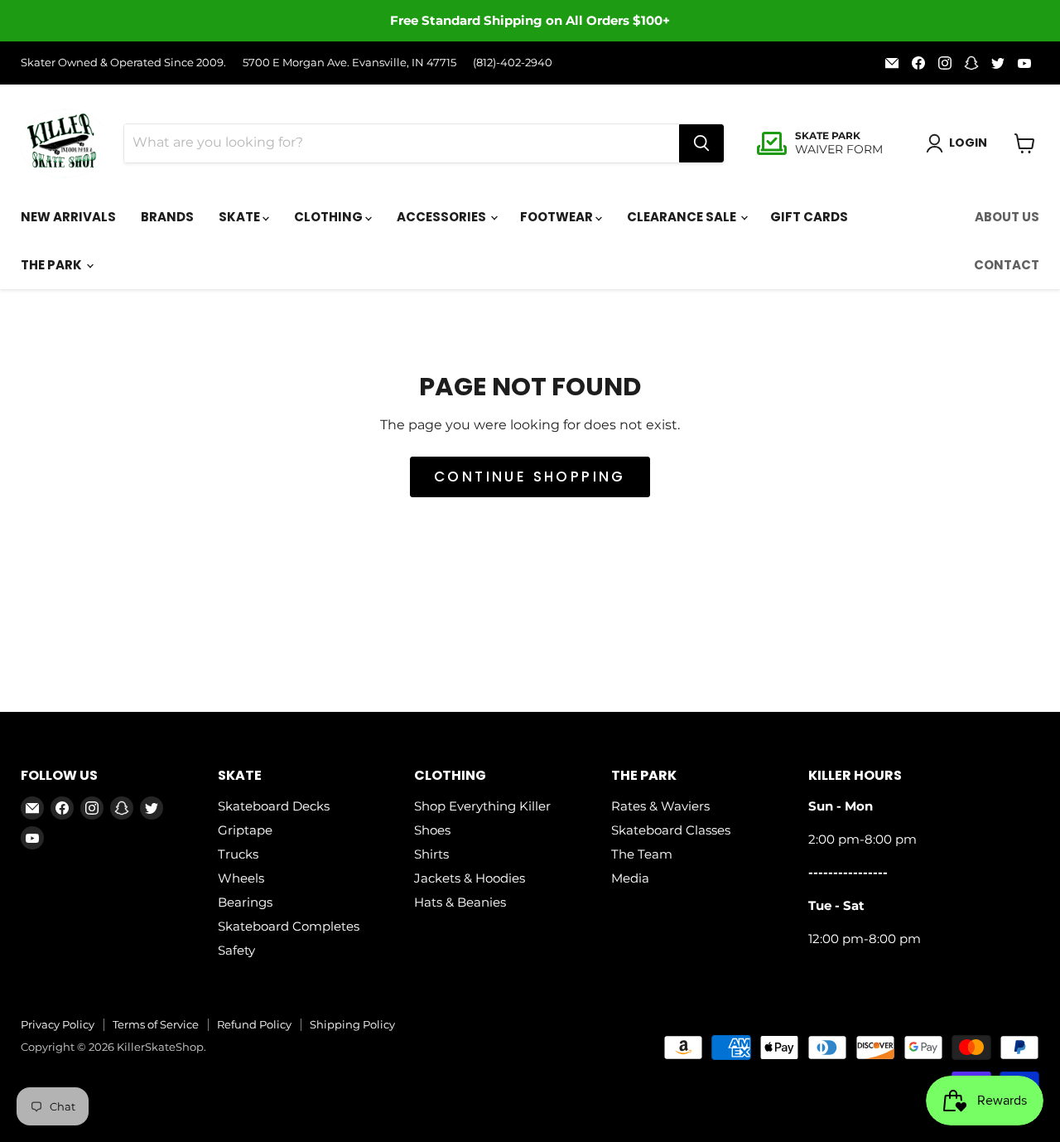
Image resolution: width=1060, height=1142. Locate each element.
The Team (641, 854)
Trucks (238, 854)
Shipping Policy (352, 1024)
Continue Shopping (530, 476)
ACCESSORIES (443, 216)
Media (630, 878)
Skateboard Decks (274, 806)
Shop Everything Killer (482, 806)
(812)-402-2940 (512, 62)
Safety (236, 950)
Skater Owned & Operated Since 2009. (123, 62)
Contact (1006, 264)
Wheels (241, 878)
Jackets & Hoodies (469, 878)
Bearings (245, 902)
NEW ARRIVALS (68, 216)
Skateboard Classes (670, 830)
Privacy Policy (57, 1024)
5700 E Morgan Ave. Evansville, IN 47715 (349, 62)
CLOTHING (329, 216)
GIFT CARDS (809, 216)
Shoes (432, 830)
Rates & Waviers (660, 806)
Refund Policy (254, 1024)
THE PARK (52, 264)
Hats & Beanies (460, 902)
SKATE (241, 216)
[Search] (701, 143)
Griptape (245, 830)
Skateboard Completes (288, 926)
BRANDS (167, 216)
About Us (1007, 216)
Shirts (431, 854)
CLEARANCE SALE (683, 216)
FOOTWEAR (557, 216)
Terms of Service (156, 1024)
